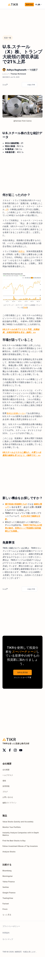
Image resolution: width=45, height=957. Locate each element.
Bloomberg (7, 871)
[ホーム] (13, 4)
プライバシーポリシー (11, 926)
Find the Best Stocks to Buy (14, 841)
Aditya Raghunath (16, 69)
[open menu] (5, 4)
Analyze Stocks (9, 852)
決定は (21, 251)
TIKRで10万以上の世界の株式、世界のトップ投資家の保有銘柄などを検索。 (23, 528)
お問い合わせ (7, 797)
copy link (31, 84)
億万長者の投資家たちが (16, 504)
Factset (5, 904)
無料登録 (29, 4)
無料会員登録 (22, 672)
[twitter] (10, 84)
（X (6, 209)
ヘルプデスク (7, 775)
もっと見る (6, 915)
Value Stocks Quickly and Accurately (17, 822)
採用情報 (6, 786)
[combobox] (38, 4)
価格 (4, 781)
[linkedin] (19, 84)
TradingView (7, 898)
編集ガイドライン (9, 803)
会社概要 (6, 770)
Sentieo (5, 887)
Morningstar (7, 876)
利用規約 (6, 933)
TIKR (25, 307)
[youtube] (20, 750)
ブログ (5, 792)
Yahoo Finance (8, 882)
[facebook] (14, 84)
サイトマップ (7, 939)
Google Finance (8, 893)
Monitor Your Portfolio (11, 827)
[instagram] (15, 750)
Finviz (5, 909)
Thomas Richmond (18, 74)
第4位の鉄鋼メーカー (16, 413)
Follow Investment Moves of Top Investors (20, 846)
